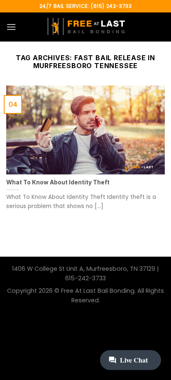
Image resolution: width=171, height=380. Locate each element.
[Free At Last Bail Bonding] (85, 27)
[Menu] (11, 27)
